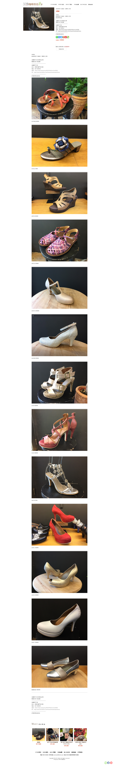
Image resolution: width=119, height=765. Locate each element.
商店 (54, 4)
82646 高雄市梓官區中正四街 (72, 754)
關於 (69, 4)
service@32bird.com (58, 754)
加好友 (83, 4)
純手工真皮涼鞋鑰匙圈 (52, 743)
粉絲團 (76, 4)
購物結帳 (90, 4)
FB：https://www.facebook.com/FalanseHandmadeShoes (46, 72)
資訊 (61, 4)
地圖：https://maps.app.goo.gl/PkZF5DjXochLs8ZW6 (45, 70)
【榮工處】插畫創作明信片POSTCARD (66, 744)
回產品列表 (61, 49)
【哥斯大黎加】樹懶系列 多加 (80, 744)
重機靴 (38, 743)
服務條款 (73, 752)
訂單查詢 (80, 752)
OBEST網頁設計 (62, 759)
